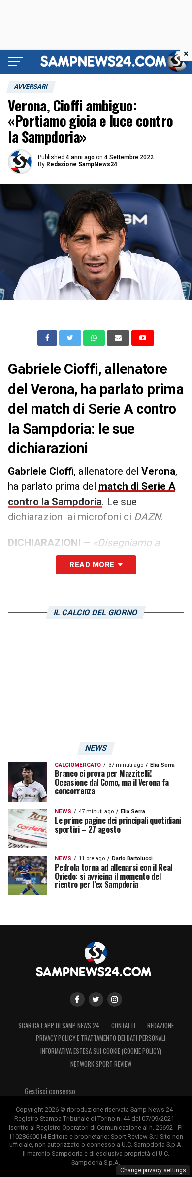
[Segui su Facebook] (77, 999)
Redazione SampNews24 (81, 164)
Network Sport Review (100, 1063)
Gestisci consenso (50, 1091)
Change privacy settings (153, 1170)
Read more (91, 564)
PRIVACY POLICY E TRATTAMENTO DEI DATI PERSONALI (100, 1038)
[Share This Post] (95, 338)
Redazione (160, 1025)
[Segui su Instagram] (114, 999)
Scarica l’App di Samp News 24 (58, 1025)
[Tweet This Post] (71, 338)
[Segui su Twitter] (96, 999)
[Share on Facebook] (48, 338)
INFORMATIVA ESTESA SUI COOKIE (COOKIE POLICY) (100, 1051)
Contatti (123, 1025)
